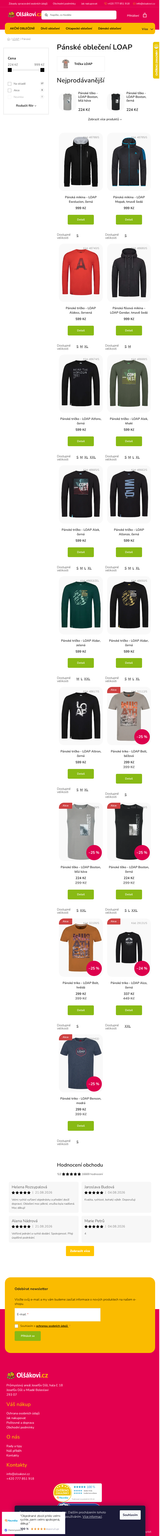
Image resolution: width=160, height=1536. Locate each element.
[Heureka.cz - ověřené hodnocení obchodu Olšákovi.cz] (80, 1492)
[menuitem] (22, 28)
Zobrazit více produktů (103, 119)
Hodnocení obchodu (80, 1165)
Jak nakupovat (89, 3)
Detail (81, 219)
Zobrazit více (80, 1251)
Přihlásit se (28, 1336)
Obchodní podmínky (64, 3)
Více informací (92, 1517)
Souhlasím (130, 1515)
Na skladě (29, 84)
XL (86, 346)
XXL (93, 457)
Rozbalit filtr (25, 106)
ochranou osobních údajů (52, 1326)
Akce (28, 90)
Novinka (28, 97)
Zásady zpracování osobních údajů (28, 3)
